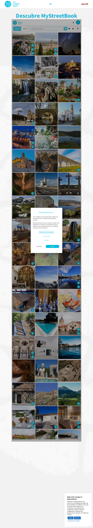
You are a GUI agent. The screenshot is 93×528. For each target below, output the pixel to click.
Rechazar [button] (77, 518)
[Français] (85, 4)
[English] (82, 4)
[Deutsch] (87, 4)
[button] (50, 4)
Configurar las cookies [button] (74, 520)
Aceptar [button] (70, 518)
